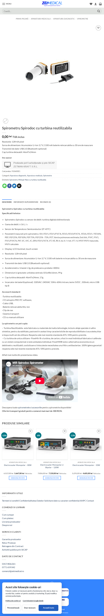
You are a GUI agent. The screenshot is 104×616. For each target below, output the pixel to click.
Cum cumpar (8, 514)
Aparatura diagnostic (64, 19)
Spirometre (82, 19)
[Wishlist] (91, 4)
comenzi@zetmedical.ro (13, 571)
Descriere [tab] (7, 202)
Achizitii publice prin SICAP (14, 549)
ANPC (83, 500)
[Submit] (98, 11)
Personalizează (13, 608)
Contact (90, 500)
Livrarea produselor (11, 521)
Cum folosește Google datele (33, 601)
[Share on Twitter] (14, 186)
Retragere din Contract (12, 546)
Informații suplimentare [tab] (26, 202)
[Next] (102, 457)
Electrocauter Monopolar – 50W (86, 465)
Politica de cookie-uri (13, 601)
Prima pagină (22, 19)
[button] (7, 4)
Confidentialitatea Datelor (31, 500)
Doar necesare (29, 608)
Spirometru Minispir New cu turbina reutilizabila (27, 180)
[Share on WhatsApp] (4, 186)
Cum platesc (8, 518)
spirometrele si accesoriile (30, 407)
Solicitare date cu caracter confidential (62, 500)
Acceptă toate (48, 608)
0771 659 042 (8, 567)
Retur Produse (9, 542)
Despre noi (7, 525)
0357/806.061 (8, 564)
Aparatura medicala (41, 19)
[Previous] (2, 457)
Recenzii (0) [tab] (45, 202)
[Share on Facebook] (9, 186)
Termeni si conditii (10, 500)
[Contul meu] (95, 4)
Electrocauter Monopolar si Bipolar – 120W (52, 466)
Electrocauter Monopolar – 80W (17, 465)
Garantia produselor (11, 539)
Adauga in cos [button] (18, 478)
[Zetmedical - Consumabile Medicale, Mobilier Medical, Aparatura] (52, 4)
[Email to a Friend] (19, 186)
